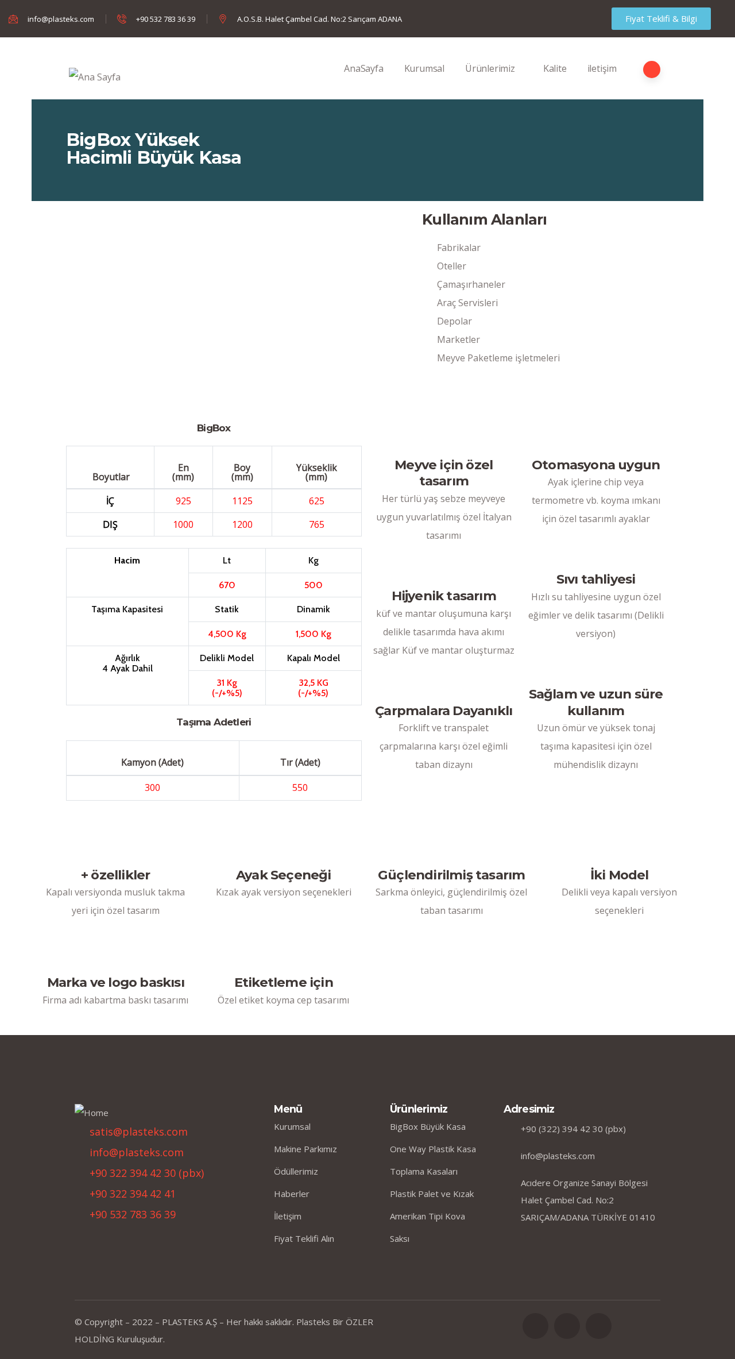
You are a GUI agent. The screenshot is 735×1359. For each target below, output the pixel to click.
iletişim (602, 68)
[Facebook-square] (567, 1326)
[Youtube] (599, 1326)
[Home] (92, 1112)
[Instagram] (535, 1326)
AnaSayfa (363, 68)
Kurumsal (424, 68)
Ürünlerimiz (490, 68)
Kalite (555, 68)
